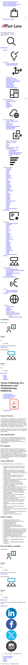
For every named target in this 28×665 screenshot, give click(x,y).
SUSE (7, 206)
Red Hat (8, 203)
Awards (8, 307)
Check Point (9, 177)
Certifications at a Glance (12, 223)
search (2, 35)
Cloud (7, 122)
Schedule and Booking (8, 396)
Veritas (7, 207)
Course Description (7, 394)
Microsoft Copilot (10, 128)
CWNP (8, 182)
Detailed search (4, 47)
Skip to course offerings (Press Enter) (11, 4)
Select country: (6, 19)
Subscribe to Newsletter (11, 291)
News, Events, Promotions (9, 276)
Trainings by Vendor (11, 78)
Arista (7, 171)
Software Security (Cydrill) (12, 147)
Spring (10, 155)
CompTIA (8, 181)
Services (5, 255)
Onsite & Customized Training (13, 81)
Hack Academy (9, 271)
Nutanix (8, 197)
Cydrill (7, 184)
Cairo (10, 315)
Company (5, 293)
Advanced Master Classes (12, 63)
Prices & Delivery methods (9, 395)
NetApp (8, 195)
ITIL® (7, 102)
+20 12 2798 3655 (5, 33)
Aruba (7, 172)
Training (5, 50)
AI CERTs (8, 168)
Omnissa (8, 199)
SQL (7, 146)
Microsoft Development (14, 153)
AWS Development (13, 150)
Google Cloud (9, 190)
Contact (12, 33)
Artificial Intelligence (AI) (12, 121)
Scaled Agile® (9, 250)
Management (9, 309)
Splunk (8, 204)
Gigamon (8, 189)
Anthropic (8, 170)
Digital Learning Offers (11, 87)
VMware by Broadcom (11, 208)
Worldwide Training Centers (15, 316)
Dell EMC (8, 185)
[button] (12, 19)
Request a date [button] (4, 347)
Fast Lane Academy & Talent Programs (15, 270)
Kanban (8, 103)
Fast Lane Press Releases (12, 290)
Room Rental (9, 274)
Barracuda (8, 175)
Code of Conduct (10, 311)
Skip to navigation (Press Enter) (10, 1)
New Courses (9, 83)
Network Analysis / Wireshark (13, 126)
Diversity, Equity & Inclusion (13, 313)
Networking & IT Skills (11, 64)
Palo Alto (8, 246)
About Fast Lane (10, 306)
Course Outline (6, 398)
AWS (7, 173)
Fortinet (8, 188)
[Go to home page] (11, 31)
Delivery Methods (10, 84)
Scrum (7, 107)
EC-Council (9, 186)
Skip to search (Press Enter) (9, 3)
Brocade (8, 176)
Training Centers (10, 86)
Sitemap (5, 660)
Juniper (8, 193)
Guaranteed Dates (10, 82)
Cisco (7, 179)
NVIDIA (8, 198)
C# (7, 143)
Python (8, 144)
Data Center (9, 124)
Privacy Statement (7, 657)
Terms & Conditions (8, 656)
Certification (6, 209)
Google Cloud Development (15, 152)
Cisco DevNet (12, 151)
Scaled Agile (9, 106)
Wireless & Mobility (10, 127)
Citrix (7, 180)
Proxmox (8, 202)
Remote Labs (9, 275)
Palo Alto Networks (10, 200)
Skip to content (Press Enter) (9, 5)
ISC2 (7, 191)
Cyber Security (9, 123)
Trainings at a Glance (11, 101)
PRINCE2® (9, 104)
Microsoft (8, 194)
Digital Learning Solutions (12, 269)
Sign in (5, 661)
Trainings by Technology (12, 79)
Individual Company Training (13, 273)
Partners (8, 310)
